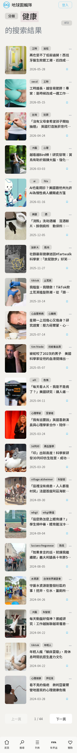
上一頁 (16, 719)
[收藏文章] (67, 69)
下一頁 (61, 719)
